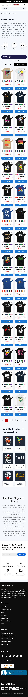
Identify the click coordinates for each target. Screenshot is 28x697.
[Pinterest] (13, 656)
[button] (11, 69)
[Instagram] (6, 656)
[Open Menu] (3, 5)
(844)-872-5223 (21, 566)
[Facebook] (2, 656)
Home (4, 13)
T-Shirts (8, 13)
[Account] (21, 5)
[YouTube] (21, 656)
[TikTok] (17, 656)
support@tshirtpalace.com (8, 566)
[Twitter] (10, 656)
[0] (25, 5)
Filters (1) (8, 57)
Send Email (21, 554)
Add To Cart (7, 88)
